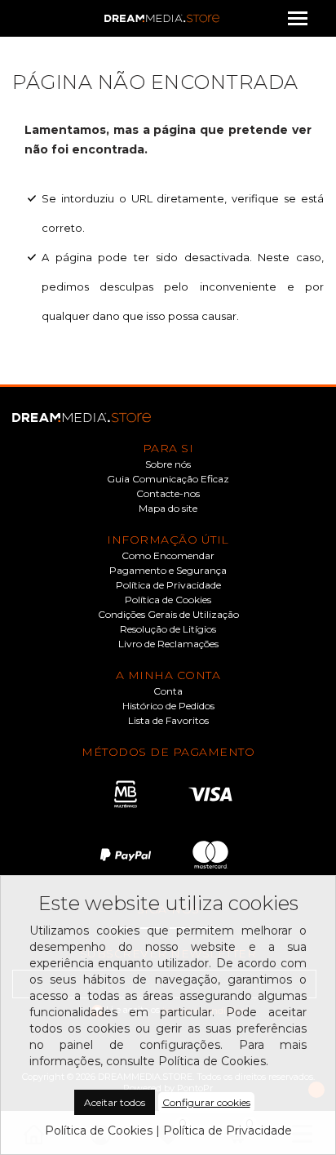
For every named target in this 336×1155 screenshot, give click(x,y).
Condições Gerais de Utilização (168, 614)
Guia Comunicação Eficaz (168, 479)
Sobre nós (168, 464)
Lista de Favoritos (168, 720)
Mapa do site (168, 508)
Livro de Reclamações (168, 644)
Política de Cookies (168, 599)
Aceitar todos (114, 1102)
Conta (168, 691)
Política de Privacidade (168, 585)
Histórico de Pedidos (168, 706)
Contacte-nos (168, 493)
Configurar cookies (206, 1102)
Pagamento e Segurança (168, 570)
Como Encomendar (168, 555)
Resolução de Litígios (168, 629)
